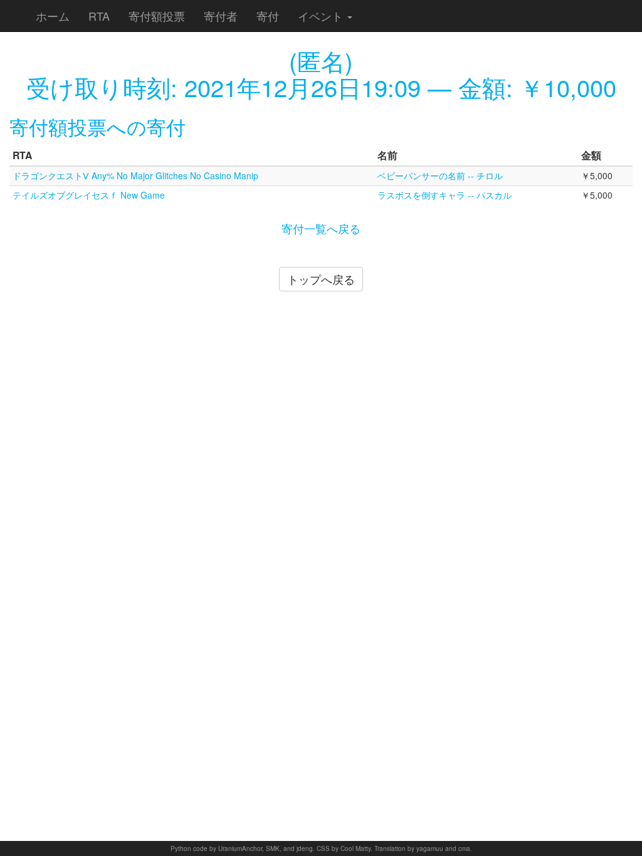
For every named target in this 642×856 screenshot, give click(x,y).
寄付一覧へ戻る (321, 228)
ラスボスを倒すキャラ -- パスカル (444, 195)
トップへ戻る (321, 279)
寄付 (267, 16)
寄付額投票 (157, 16)
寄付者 (221, 16)
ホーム (53, 16)
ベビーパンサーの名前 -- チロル (440, 175)
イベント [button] (322, 16)
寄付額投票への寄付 (97, 126)
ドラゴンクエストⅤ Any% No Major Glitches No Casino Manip (135, 175)
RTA (99, 16)
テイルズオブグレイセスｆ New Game (89, 195)
